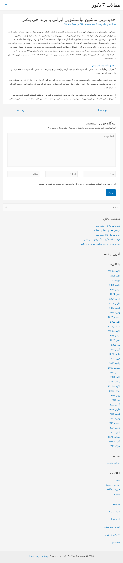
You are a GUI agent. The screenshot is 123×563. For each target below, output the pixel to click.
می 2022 (115, 400)
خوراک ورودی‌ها (113, 485)
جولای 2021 (115, 446)
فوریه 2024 (114, 308)
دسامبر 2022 (114, 368)
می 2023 (115, 345)
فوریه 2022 (115, 414)
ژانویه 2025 (114, 285)
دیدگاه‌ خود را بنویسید (106, 24)
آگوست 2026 (114, 271)
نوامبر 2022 (114, 372)
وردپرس (116, 494)
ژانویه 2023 (114, 363)
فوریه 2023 (114, 358)
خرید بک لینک (114, 511)
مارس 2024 (114, 303)
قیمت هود (115, 542)
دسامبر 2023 (114, 317)
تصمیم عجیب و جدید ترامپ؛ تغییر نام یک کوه (100, 244)
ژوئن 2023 (115, 340)
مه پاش (116, 504)
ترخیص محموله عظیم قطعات (107, 230)
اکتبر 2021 (115, 432)
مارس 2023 (114, 354)
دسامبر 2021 (114, 423)
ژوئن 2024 (115, 294)
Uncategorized (113, 463)
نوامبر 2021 (115, 428)
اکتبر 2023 (115, 322)
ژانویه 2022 (114, 418)
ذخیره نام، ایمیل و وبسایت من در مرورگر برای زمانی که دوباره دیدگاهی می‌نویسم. (75, 184)
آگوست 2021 (114, 441)
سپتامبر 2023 (114, 326)
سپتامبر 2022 (114, 381)
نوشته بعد (19, 110)
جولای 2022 (114, 391)
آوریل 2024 (114, 299)
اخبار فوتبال (115, 519)
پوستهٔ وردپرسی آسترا (39, 556)
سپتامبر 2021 (114, 437)
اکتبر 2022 (115, 377)
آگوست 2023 (114, 331)
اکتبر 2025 (115, 276)
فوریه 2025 (115, 280)
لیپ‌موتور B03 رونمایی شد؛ (108, 226)
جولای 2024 (114, 289)
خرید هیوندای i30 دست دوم (108, 235)
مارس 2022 (114, 409)
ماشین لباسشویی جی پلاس (104, 65)
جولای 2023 (114, 335)
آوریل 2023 (114, 349)
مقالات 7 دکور (106, 5)
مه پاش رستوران (112, 534)
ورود (118, 480)
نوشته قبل (103, 110)
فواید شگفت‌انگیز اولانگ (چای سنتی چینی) (101, 239)
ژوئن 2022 (115, 395)
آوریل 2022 (115, 405)
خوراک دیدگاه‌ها (113, 489)
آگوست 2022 (114, 386)
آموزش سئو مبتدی (112, 527)
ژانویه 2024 (114, 312)
